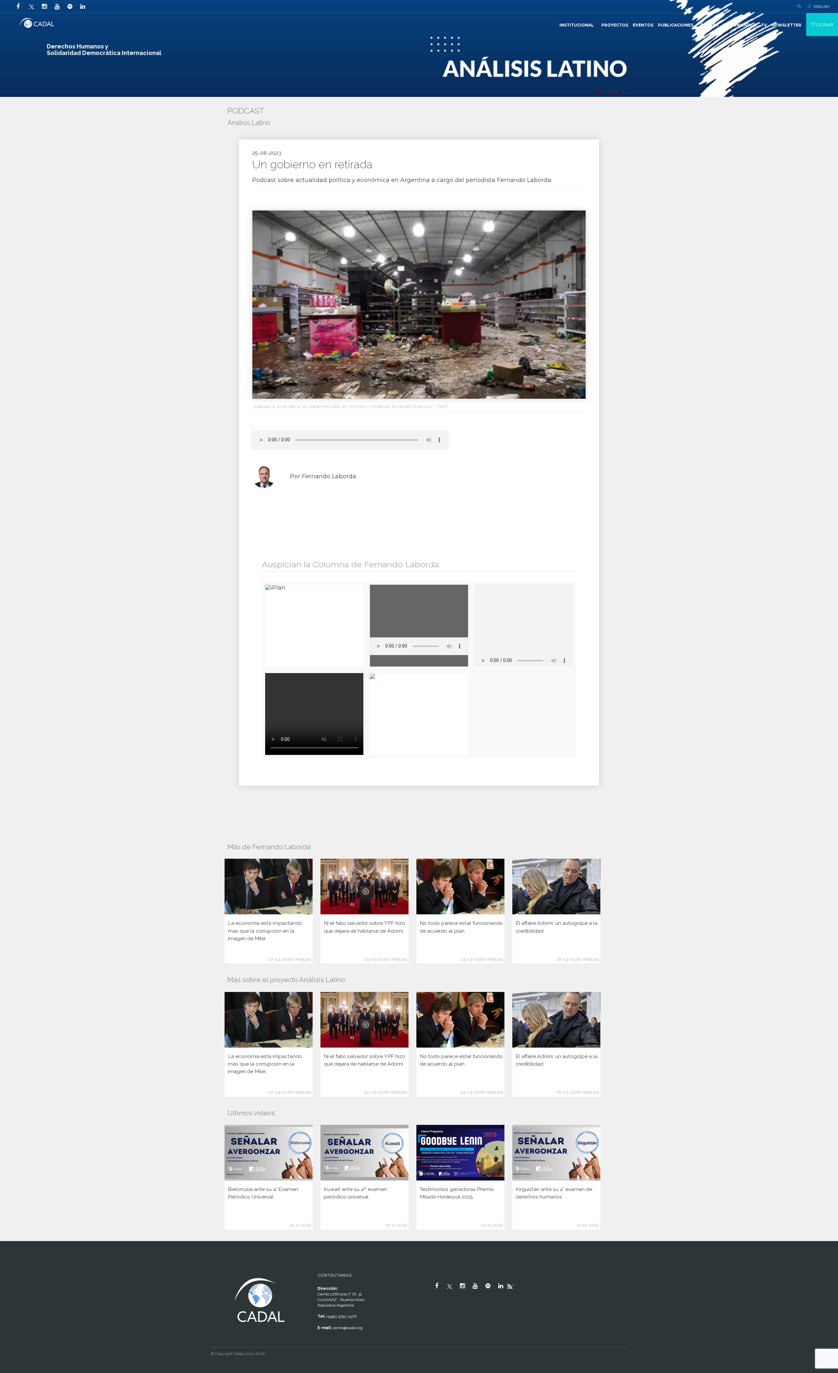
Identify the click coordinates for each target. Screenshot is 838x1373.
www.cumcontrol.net (12, 1270)
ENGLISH (822, 6)
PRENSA (709, 25)
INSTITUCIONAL (576, 25)
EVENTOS (643, 25)
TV (764, 25)
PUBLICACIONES (675, 25)
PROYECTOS (614, 25)
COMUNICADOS (739, 25)
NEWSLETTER (786, 25)
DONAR (824, 24)
